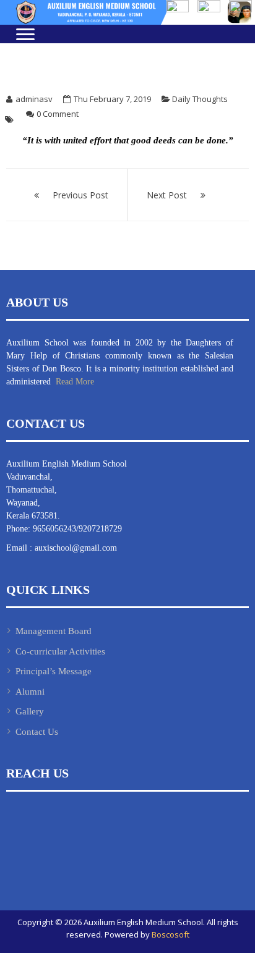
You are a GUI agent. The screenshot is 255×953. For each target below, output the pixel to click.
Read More (73, 381)
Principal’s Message (53, 671)
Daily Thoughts (200, 98)
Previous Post (80, 195)
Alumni (30, 692)
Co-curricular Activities (60, 651)
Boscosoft (170, 934)
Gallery (29, 711)
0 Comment (58, 113)
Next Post (167, 195)
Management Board (53, 631)
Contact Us (36, 732)
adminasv (34, 98)
